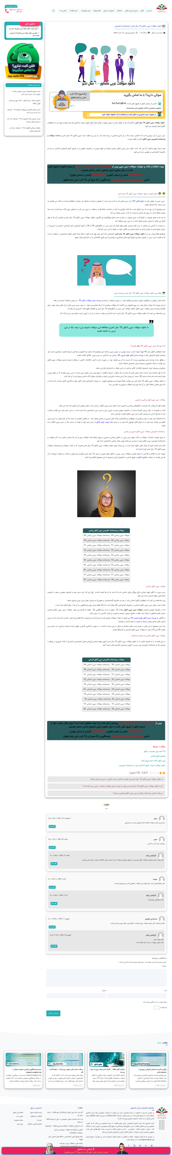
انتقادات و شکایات (36, 1116)
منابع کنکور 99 (138, 201)
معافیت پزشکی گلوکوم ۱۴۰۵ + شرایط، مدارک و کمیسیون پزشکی (25, 129)
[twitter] (140, 1146)
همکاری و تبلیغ (18, 1112)
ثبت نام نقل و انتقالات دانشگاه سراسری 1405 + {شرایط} (64, 1126)
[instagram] (134, 1146)
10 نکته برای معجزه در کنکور (154, 751)
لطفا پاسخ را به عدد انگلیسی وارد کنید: (155, 1002)
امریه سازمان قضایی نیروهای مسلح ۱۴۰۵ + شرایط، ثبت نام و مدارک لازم (23, 111)
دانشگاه (119, 10)
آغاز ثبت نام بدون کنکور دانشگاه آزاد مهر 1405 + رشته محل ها (65, 1114)
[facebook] (129, 1146)
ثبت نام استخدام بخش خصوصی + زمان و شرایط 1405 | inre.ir (64, 1121)
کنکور (142, 10)
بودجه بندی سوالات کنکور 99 (89, 300)
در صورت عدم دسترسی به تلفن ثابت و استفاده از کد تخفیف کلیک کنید (129, 114)
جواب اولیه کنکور (102, 422)
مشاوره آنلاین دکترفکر (35, 1124)
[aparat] (152, 1146)
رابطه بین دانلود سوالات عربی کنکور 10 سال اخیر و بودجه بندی (24, 34)
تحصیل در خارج (109, 10)
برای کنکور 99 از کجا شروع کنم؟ (153, 760)
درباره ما (39, 1120)
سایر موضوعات (85, 10)
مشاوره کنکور (142, 457)
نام (165, 990)
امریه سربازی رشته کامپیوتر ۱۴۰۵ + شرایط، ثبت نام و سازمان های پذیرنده (23, 120)
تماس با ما (63, 10)
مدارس (149, 10)
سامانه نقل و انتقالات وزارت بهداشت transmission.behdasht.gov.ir (71, 1145)
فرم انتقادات (73, 10)
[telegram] (146, 1146)
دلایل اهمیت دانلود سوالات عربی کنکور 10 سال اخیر (23, 29)
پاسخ (51, 826)
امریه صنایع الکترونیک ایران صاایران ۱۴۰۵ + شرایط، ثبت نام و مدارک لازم (26, 93)
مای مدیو (20, 1124)
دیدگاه (164, 966)
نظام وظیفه (97, 10)
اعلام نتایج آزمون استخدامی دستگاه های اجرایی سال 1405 (65, 1138)
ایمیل (103, 990)
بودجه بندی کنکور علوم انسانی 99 (143, 618)
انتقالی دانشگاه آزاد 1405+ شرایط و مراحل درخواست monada (68, 1131)
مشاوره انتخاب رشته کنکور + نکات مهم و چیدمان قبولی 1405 (24, 102)
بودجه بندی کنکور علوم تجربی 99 (131, 355)
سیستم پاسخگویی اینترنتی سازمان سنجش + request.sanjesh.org (26, 1071)
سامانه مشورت (18, 1120)
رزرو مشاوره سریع (36, 1112)
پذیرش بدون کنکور (131, 10)
